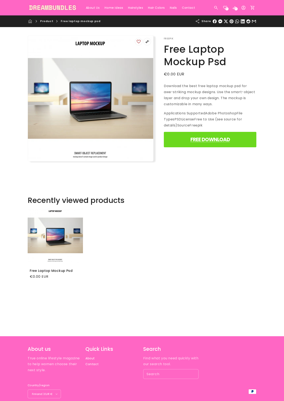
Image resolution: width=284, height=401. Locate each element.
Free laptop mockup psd (80, 21)
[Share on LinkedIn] (242, 21)
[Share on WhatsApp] (237, 21)
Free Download (210, 139)
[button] (216, 7)
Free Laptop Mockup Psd (51, 271)
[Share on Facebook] (214, 21)
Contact (92, 364)
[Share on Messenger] (220, 21)
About (90, 358)
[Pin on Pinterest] (231, 21)
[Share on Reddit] (248, 21)
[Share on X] (225, 21)
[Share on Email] (254, 21)
